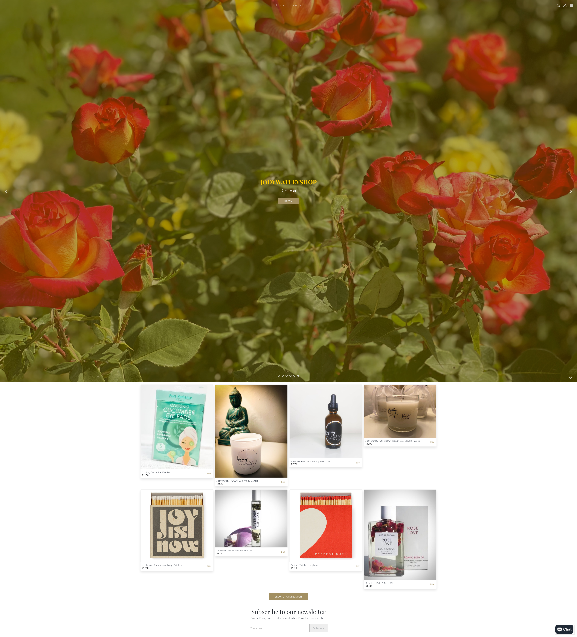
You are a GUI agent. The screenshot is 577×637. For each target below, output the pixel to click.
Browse (288, 201)
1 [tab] (279, 376)
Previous (6, 191)
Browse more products (288, 596)
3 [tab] (286, 376)
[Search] (558, 5)
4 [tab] (290, 376)
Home (280, 5)
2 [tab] (283, 376)
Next (571, 191)
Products (294, 5)
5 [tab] (294, 376)
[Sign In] (565, 5)
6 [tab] (298, 376)
